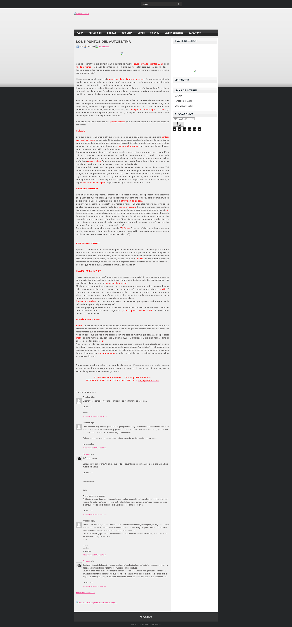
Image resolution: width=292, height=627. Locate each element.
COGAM (178, 95)
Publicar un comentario (85, 592)
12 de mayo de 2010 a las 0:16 (94, 554)
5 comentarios (104, 46)
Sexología (127, 33)
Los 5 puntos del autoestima (103, 42)
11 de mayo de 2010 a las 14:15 (94, 416)
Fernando (87, 454)
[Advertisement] (182, 19)
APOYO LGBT (146, 617)
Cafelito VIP (195, 33)
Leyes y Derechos (174, 33)
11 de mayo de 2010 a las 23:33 (94, 514)
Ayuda (80, 33)
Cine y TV (154, 33)
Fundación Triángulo (183, 100)
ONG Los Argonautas (184, 105)
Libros (141, 33)
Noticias (111, 33)
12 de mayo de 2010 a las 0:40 (94, 586)
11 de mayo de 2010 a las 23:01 (94, 447)
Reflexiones (95, 33)
